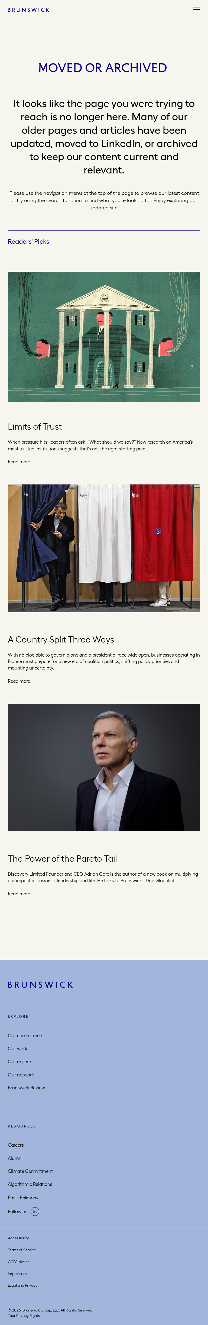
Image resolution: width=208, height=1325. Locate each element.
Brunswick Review (26, 1087)
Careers (16, 1145)
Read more (19, 461)
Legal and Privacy (22, 1285)
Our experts (20, 1061)
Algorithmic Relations (30, 1184)
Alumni (15, 1158)
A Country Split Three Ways (61, 639)
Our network (21, 1075)
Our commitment (26, 1035)
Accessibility (18, 1238)
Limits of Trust (35, 426)
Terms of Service (22, 1250)
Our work (17, 1048)
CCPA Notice (19, 1262)
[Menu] (196, 9)
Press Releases (23, 1197)
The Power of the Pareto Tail (62, 859)
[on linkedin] (35, 1211)
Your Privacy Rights (24, 1315)
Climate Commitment (30, 1171)
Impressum (17, 1274)
